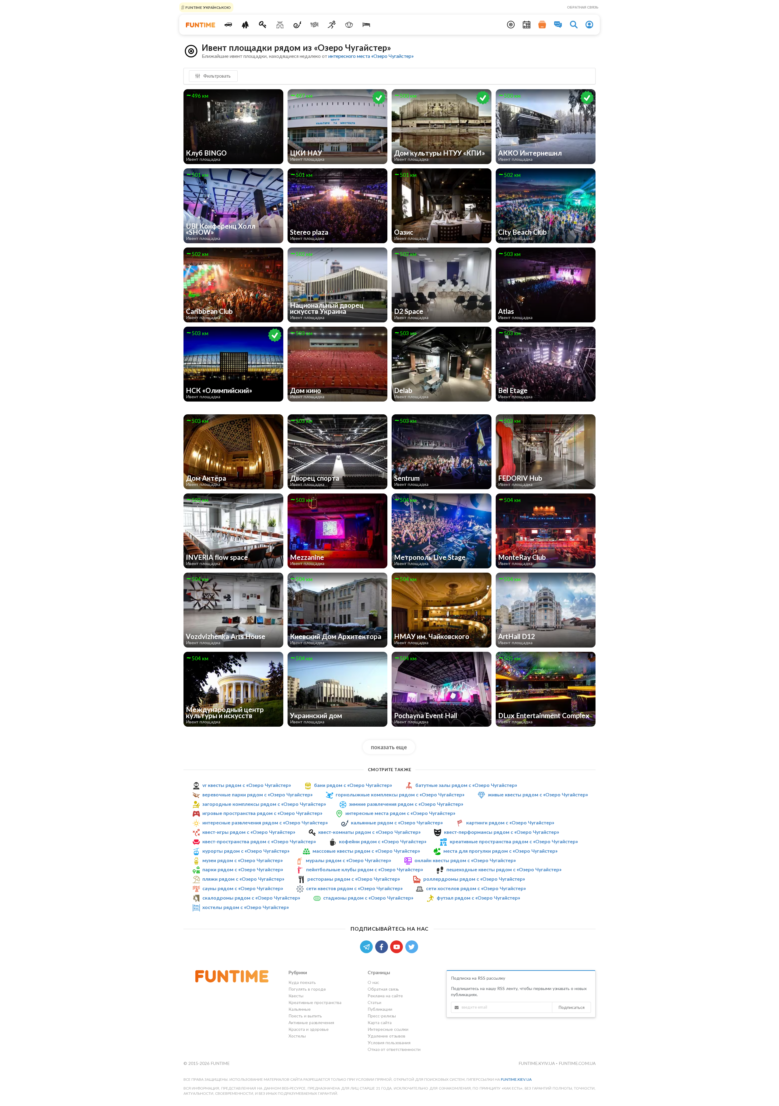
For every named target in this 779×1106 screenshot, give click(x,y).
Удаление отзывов (386, 1035)
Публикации (380, 1009)
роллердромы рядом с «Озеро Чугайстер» (474, 879)
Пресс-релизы (382, 1015)
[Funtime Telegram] (367, 946)
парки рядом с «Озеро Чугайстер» (242, 869)
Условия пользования (389, 1042)
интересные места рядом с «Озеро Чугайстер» (400, 813)
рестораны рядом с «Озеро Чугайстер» (353, 879)
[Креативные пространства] (280, 24)
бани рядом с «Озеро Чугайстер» (353, 785)
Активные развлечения (311, 1022)
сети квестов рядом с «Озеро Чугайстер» (354, 888)
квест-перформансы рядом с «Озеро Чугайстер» (501, 832)
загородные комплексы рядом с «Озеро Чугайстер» (264, 804)
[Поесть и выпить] (314, 24)
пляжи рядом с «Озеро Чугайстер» (243, 879)
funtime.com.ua (577, 1063)
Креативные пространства (314, 1002)
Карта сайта (380, 1022)
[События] (527, 24)
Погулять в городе (307, 989)
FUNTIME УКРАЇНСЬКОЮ (207, 7)
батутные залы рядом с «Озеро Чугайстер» (466, 785)
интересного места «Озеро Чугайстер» (371, 56)
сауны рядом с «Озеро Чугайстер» (242, 888)
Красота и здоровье (308, 1029)
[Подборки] (542, 24)
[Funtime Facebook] (382, 946)
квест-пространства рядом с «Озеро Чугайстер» (259, 841)
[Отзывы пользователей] (558, 24)
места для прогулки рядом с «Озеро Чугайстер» (500, 851)
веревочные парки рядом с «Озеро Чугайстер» (257, 794)
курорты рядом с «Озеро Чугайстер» (245, 851)
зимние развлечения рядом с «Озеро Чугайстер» (406, 804)
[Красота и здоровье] (349, 24)
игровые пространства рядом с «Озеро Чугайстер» (262, 813)
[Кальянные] (297, 24)
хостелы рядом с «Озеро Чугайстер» (245, 907)
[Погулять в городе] (245, 24)
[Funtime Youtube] (397, 946)
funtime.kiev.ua (516, 1079)
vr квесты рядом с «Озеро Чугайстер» (246, 785)
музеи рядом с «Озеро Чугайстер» (242, 860)
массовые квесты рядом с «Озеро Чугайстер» (366, 851)
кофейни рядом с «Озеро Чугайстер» (382, 841)
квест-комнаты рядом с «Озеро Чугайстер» (369, 832)
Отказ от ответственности (394, 1049)
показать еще (389, 747)
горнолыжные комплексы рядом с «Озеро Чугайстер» (400, 794)
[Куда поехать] (228, 24)
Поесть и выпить (305, 1015)
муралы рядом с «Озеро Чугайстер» (348, 860)
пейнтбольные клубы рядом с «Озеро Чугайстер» (364, 869)
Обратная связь (583, 7)
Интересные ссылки (388, 1029)
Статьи (374, 1002)
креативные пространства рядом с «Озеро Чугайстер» (514, 841)
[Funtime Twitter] (412, 946)
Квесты (295, 995)
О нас (373, 982)
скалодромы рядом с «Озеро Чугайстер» (251, 898)
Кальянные (299, 1009)
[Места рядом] (511, 24)
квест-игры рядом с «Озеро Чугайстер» (248, 832)
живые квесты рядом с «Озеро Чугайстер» (538, 794)
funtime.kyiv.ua (537, 1063)
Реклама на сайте (385, 995)
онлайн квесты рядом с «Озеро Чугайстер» (465, 860)
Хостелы (297, 1035)
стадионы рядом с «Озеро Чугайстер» (368, 898)
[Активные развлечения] (332, 24)
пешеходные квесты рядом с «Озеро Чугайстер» (503, 869)
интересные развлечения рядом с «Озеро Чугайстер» (265, 822)
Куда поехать (302, 982)
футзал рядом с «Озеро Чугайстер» (478, 898)
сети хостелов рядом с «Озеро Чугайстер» (476, 888)
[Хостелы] (366, 24)
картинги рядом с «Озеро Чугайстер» (510, 822)
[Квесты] (263, 24)
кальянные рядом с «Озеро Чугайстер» (397, 822)
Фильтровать (216, 76)
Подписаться (571, 1007)
